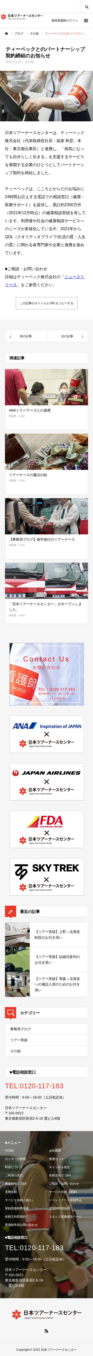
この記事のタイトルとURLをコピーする (46, 303)
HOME (9, 1150)
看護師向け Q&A (16, 1183)
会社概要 (55, 1150)
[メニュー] (85, 20)
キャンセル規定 (59, 1167)
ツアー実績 (19, 1040)
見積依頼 (11, 1192)
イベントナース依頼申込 (65, 1200)
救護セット (56, 1159)
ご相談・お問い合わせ (64, 1183)
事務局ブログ (20, 1029)
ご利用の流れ (14, 1175)
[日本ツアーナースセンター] (21, 17)
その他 (29, 61)
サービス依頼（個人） (20, 1200)
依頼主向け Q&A (60, 1175)
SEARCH (86, 6)
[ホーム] (6, 33)
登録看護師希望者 (17, 1208)
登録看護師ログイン (64, 20)
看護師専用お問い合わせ (21, 1225)
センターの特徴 (15, 1159)
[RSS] (46, 1330)
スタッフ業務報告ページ (65, 1216)
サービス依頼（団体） (64, 1192)
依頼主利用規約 (15, 1216)
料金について (14, 1167)
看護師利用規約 (59, 1208)
